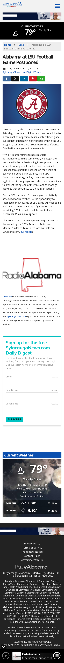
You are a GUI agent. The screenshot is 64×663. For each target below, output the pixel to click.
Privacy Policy (32, 543)
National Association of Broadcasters (40, 601)
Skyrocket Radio (41, 641)
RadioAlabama (19, 575)
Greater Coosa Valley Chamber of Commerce (31, 582)
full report (26, 231)
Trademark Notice (32, 551)
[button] (57, 6)
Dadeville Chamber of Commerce (34, 592)
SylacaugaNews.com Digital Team (22, 72)
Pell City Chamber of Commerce (19, 598)
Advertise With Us (32, 560)
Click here (7, 296)
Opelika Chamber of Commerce (44, 595)
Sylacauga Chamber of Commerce (32, 581)
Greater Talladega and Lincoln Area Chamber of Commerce (32, 585)
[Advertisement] (32, 16)
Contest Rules (32, 555)
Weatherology (51, 644)
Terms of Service (32, 547)
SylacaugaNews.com (16, 316)
